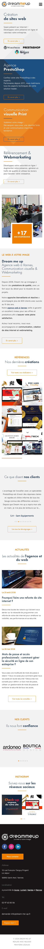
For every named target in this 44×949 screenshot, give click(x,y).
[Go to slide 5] (22, 521)
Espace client (9, 923)
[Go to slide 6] (23, 521)
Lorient (23, 890)
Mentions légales (22, 945)
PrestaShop (14, 67)
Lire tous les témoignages (21, 529)
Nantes (30, 890)
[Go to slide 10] (30, 521)
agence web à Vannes (17, 308)
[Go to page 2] (20, 760)
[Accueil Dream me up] (16, 4)
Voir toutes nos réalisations (21, 372)
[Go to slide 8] (27, 521)
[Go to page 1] (18, 760)
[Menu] (40, 4)
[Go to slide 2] (16, 521)
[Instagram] (11, 846)
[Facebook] (4, 846)
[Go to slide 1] (15, 521)
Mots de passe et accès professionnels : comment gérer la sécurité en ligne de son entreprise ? (20, 659)
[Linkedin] (18, 846)
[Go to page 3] (22, 760)
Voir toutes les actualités (21, 699)
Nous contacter (13, 856)
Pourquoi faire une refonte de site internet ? (22, 599)
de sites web (15, 16)
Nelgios (27, 942)
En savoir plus (13, 41)
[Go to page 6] (27, 760)
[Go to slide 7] (25, 521)
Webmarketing (17, 155)
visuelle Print (16, 112)
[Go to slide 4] (20, 521)
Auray (16, 890)
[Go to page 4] (23, 760)
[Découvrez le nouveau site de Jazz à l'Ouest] (32, 812)
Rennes (39, 890)
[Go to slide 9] (28, 521)
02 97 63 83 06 (8, 902)
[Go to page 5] (25, 760)
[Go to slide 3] (18, 521)
